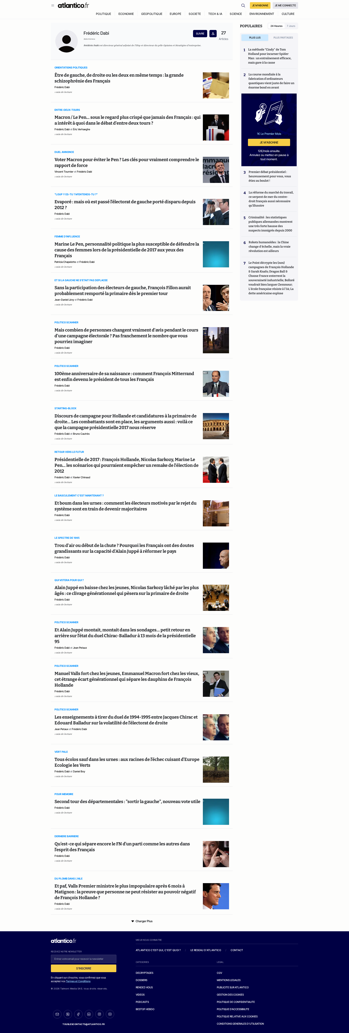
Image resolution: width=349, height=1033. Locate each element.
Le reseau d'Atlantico (205, 950)
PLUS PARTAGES (283, 37)
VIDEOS (140, 994)
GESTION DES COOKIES (230, 994)
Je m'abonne (269, 142)
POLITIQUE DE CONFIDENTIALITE (236, 1001)
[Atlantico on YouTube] (110, 1014)
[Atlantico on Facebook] (78, 1014)
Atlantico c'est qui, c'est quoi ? (158, 950)
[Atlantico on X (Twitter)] (68, 1014)
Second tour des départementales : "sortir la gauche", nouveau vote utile (127, 801)
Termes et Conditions (78, 981)
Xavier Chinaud (81, 477)
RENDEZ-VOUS (144, 987)
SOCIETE (195, 14)
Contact (237, 950)
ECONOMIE (126, 14)
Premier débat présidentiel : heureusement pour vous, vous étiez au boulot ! (270, 176)
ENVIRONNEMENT (262, 14)
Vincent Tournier (64, 171)
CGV (219, 972)
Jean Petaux (80, 647)
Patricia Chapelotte (65, 261)
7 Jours (291, 25)
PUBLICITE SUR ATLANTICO (233, 987)
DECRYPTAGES (144, 972)
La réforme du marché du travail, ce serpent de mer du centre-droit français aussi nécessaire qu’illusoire (271, 199)
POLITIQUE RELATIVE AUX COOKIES (237, 1016)
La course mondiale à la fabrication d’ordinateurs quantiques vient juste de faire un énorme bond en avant (271, 81)
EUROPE (175, 14)
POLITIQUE (103, 14)
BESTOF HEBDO (145, 1009)
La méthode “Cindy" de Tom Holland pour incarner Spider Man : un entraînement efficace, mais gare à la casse (269, 56)
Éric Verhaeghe (81, 129)
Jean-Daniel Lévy (64, 299)
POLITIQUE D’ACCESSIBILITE (233, 1009)
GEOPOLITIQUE (151, 14)
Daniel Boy (79, 771)
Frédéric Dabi (62, 87)
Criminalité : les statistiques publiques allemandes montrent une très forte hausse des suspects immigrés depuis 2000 (270, 224)
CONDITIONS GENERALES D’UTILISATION (240, 1023)
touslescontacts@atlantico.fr (84, 1024)
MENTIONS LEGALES (228, 980)
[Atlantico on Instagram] (99, 1014)
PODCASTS (142, 1001)
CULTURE (288, 14)
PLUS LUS (255, 37)
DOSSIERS (141, 980)
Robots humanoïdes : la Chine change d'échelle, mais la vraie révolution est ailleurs (269, 246)
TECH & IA (215, 14)
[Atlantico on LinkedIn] (89, 1014)
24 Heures (276, 25)
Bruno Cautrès (81, 433)
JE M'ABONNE (260, 5)
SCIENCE (236, 14)
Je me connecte (285, 5)
